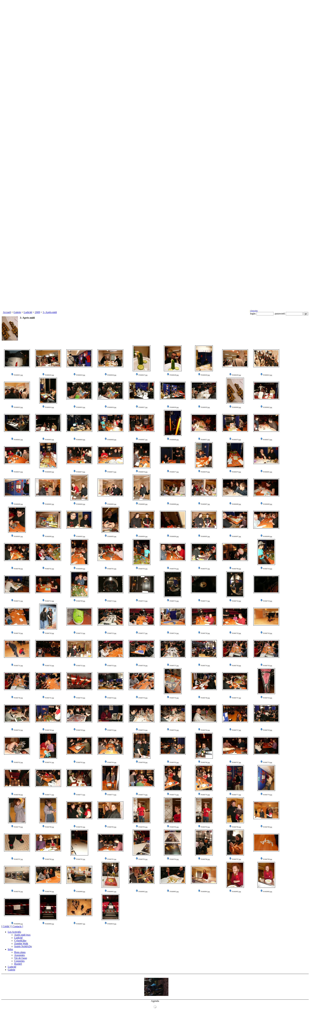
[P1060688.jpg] (235, 487)
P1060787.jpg (18, 859)
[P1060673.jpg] (17, 455)
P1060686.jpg (174, 504)
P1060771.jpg (49, 795)
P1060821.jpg (18, 375)
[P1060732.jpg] (79, 649)
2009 (37, 312)
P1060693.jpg (111, 536)
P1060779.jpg (18, 827)
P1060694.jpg (143, 536)
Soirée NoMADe (23, 946)
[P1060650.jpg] (204, 358)
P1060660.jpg (236, 407)
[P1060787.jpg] (17, 842)
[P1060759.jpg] (266, 713)
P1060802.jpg (143, 891)
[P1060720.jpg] (48, 616)
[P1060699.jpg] (79, 552)
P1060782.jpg (111, 827)
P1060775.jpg (174, 795)
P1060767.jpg (236, 762)
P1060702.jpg (49, 569)
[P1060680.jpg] (17, 487)
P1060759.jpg (267, 730)
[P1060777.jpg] (235, 778)
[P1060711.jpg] (17, 584)
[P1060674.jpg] (79, 455)
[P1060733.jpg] (48, 649)
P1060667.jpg (143, 439)
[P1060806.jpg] (266, 875)
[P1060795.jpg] (17, 875)
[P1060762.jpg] (17, 746)
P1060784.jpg (205, 827)
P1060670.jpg (236, 439)
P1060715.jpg (174, 601)
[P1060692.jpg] (79, 520)
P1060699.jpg (80, 569)
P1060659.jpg (205, 407)
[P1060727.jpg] (142, 616)
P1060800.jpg (80, 891)
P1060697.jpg (236, 536)
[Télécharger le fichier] (12, 375)
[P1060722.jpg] (79, 616)
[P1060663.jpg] (48, 423)
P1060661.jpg (18, 439)
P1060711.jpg (18, 601)
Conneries (19, 961)
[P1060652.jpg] (266, 358)
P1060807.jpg (80, 924)
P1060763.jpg (80, 762)
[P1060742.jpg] (110, 681)
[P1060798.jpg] (266, 842)
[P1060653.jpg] (17, 390)
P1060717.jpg (205, 601)
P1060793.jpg (143, 859)
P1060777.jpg (236, 795)
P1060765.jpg (174, 762)
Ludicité (28, 312)
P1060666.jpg (111, 439)
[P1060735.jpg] (110, 649)
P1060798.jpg (267, 859)
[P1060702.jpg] (48, 552)
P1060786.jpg (236, 827)
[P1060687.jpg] (204, 487)
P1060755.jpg (174, 730)
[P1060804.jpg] (204, 875)
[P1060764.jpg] (110, 746)
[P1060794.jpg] (173, 842)
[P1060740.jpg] (17, 681)
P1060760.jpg (143, 762)
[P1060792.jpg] (79, 842)
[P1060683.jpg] (110, 487)
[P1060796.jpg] (204, 842)
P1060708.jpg (236, 569)
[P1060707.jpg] (204, 552)
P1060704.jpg (174, 569)
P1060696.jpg (174, 536)
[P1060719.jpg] (17, 616)
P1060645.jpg (49, 375)
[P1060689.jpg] (266, 487)
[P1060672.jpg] (266, 423)
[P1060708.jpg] (235, 552)
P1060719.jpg (18, 633)
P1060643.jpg (80, 375)
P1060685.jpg (143, 504)
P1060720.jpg (49, 633)
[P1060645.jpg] (48, 358)
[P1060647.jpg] (141, 358)
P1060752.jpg (18, 730)
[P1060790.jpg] (48, 842)
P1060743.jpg (80, 698)
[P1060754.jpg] (142, 713)
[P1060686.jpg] (173, 487)
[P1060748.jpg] (48, 713)
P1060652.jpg (267, 375)
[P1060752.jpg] (17, 713)
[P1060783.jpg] (141, 810)
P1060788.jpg (267, 827)
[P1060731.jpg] (17, 649)
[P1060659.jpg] (204, 390)
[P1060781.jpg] (79, 810)
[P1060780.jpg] (48, 810)
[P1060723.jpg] (110, 616)
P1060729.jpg (236, 633)
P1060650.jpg (205, 375)
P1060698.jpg (267, 536)
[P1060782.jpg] (110, 810)
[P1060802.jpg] (142, 875)
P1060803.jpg (174, 891)
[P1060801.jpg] (110, 875)
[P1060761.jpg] (48, 746)
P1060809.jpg (49, 924)
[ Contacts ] (17, 926)
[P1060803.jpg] (173, 875)
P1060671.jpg (205, 439)
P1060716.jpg (236, 601)
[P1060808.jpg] (17, 907)
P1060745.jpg (174, 698)
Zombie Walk (21, 943)
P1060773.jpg (111, 795)
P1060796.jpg (205, 859)
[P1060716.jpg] (235, 584)
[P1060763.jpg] (79, 746)
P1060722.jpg (80, 633)
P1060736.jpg (143, 665)
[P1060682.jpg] (48, 487)
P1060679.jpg (236, 472)
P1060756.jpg (205, 730)
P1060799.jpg (49, 891)
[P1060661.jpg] (17, 423)
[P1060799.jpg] (48, 875)
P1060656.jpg (111, 407)
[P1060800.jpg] (79, 875)
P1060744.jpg (143, 698)
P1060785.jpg (174, 827)
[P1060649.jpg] (235, 358)
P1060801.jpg (111, 891)
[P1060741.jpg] (48, 681)
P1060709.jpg (80, 601)
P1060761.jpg (49, 762)
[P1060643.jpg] (79, 358)
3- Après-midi (50, 312)
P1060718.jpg (267, 601)
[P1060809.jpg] (48, 907)
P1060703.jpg (143, 569)
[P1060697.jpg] (235, 520)
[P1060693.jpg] (110, 520)
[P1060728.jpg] (204, 616)
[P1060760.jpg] (141, 746)
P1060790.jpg (49, 859)
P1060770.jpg (267, 762)
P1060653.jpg (18, 407)
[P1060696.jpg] (173, 520)
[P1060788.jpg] (266, 810)
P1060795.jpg (18, 891)
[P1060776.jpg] (204, 778)
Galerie (17, 312)
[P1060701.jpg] (110, 552)
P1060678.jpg (205, 472)
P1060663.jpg (49, 439)
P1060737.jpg (174, 665)
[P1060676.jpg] (141, 455)
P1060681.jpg (267, 472)
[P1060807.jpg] (79, 907)
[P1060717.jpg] (204, 584)
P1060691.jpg (18, 536)
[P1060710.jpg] (266, 552)
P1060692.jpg (80, 536)
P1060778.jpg (267, 795)
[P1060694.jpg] (142, 520)
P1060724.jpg (174, 633)
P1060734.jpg (205, 665)
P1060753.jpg (111, 730)
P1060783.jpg (143, 827)
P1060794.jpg (174, 859)
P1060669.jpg (49, 472)
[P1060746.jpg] (204, 681)
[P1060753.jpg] (110, 713)
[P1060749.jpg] (79, 713)
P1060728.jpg (205, 633)
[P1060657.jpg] (142, 390)
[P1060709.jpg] (79, 584)
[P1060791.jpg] (110, 842)
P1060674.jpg (80, 472)
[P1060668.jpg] (173, 423)
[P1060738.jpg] (235, 649)
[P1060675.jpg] (110, 455)
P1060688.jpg (236, 504)
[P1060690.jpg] (48, 520)
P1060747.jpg (236, 698)
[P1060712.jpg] (48, 584)
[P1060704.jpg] (173, 552)
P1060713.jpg (143, 601)
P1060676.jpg (143, 472)
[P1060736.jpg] (142, 649)
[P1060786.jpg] (235, 810)
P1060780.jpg (49, 827)
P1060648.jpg (174, 375)
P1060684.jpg (80, 504)
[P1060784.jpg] (204, 810)
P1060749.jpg (80, 730)
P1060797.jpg (236, 859)
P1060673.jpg (18, 472)
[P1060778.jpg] (266, 778)
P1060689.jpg (267, 504)
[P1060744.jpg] (142, 681)
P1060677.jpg (174, 472)
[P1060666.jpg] (110, 423)
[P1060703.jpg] (141, 552)
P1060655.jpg (80, 407)
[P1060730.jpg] (266, 616)
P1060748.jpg (49, 730)
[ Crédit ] (5, 926)
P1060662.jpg (267, 407)
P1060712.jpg (49, 601)
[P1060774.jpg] (142, 778)
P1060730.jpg (267, 633)
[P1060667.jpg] (142, 423)
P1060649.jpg (236, 375)
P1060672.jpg (267, 439)
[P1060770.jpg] (266, 746)
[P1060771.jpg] (48, 778)
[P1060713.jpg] (142, 584)
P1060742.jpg (111, 698)
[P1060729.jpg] (235, 616)
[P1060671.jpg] (204, 423)
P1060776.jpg (205, 795)
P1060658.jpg (174, 407)
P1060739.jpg (267, 665)
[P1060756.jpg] (204, 713)
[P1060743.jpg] (79, 681)
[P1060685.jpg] (141, 487)
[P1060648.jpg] (173, 358)
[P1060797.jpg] (235, 842)
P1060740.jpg (18, 698)
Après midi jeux (22, 934)
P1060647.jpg (143, 375)
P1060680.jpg (18, 504)
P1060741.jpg (49, 698)
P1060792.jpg (80, 859)
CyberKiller (20, 940)
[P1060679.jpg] (235, 455)
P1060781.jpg (80, 827)
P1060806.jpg (267, 891)
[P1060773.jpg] (110, 778)
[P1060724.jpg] (173, 616)
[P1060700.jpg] (17, 552)
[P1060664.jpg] (79, 423)
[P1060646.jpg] (110, 358)
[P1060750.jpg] (266, 681)
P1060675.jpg (111, 472)
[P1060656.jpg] (110, 390)
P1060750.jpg (267, 698)
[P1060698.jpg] (266, 520)
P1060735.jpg (111, 665)
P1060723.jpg (111, 633)
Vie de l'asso (20, 958)
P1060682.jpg (49, 504)
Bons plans (20, 952)
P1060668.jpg (174, 439)
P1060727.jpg (143, 633)
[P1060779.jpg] (17, 810)
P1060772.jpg (80, 795)
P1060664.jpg (80, 439)
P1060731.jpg (18, 665)
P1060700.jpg (18, 569)
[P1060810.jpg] (110, 907)
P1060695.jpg (205, 536)
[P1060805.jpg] (235, 875)
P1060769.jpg (18, 795)
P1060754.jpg (143, 730)
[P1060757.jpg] (235, 713)
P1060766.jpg (205, 762)
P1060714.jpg (111, 601)
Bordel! (18, 963)
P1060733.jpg (49, 665)
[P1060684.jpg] (79, 487)
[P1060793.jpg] (141, 842)
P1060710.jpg (267, 569)
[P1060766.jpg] (204, 746)
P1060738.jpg (236, 665)
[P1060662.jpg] (266, 390)
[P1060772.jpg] (79, 778)
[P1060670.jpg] (235, 423)
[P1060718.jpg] (266, 584)
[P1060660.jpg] (235, 391)
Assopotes (19, 955)
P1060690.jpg (49, 536)
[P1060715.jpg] (173, 584)
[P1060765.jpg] (173, 746)
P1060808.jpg (18, 924)
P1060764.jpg (111, 762)
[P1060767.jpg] (235, 746)
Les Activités (14, 932)
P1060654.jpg (49, 407)
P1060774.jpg (143, 795)
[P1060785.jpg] (173, 810)
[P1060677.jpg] (173, 455)
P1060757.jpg (236, 730)
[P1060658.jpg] (173, 390)
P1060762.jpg (18, 762)
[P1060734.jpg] (204, 649)
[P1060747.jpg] (235, 681)
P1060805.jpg (236, 891)
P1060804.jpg (205, 891)
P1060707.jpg (205, 569)
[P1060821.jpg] (17, 358)
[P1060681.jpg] (266, 455)
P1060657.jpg (143, 407)
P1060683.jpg (111, 504)
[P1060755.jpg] (173, 713)
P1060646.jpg (111, 375)
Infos (10, 949)
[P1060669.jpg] (48, 455)
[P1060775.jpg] (173, 778)
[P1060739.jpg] (266, 649)
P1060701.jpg (111, 569)
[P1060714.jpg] (110, 584)
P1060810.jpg (111, 924)
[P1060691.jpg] (17, 520)
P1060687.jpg (205, 504)
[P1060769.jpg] (17, 778)
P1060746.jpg (205, 698)
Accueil (7, 312)
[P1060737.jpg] (173, 649)
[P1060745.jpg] (173, 681)
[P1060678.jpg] (204, 455)
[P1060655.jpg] (79, 390)
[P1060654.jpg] (48, 391)
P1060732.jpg (80, 665)
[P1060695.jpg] (204, 520)
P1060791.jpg (111, 859)
